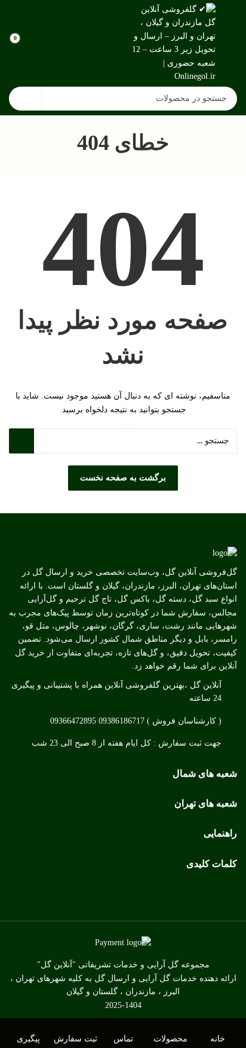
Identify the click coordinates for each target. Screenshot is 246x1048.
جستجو (25, 99)
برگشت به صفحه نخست (123, 477)
